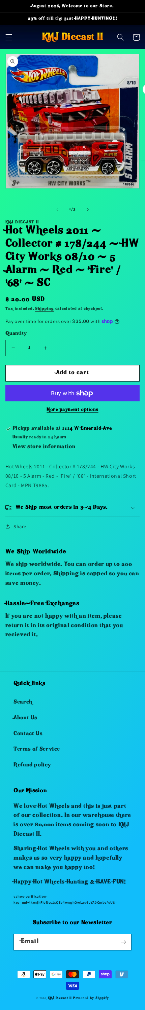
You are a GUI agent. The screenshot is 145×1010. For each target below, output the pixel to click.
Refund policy (32, 765)
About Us (25, 718)
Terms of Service (36, 750)
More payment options (72, 409)
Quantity (15, 334)
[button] (9, 37)
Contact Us (27, 734)
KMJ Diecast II (60, 998)
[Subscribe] (123, 942)
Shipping (44, 309)
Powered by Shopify (91, 998)
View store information (44, 447)
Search (22, 702)
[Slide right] (87, 209)
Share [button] (19, 526)
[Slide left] (57, 209)
